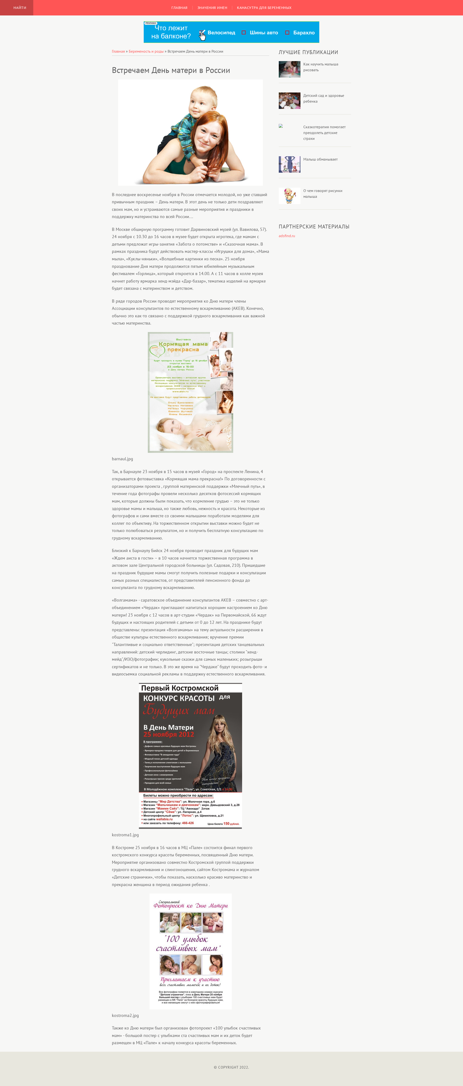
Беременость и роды (146, 51)
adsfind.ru (287, 235)
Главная (118, 51)
